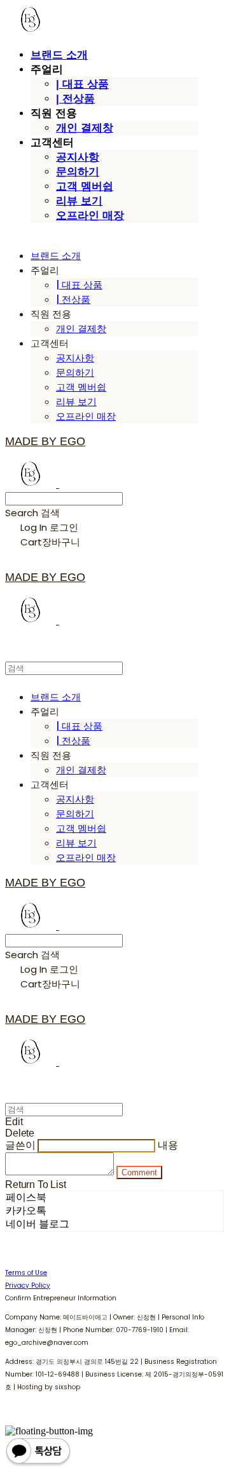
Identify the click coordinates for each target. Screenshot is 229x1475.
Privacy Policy (27, 1285)
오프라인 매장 (90, 216)
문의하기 (77, 172)
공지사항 (77, 157)
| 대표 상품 (82, 84)
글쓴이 (20, 1145)
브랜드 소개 (59, 55)
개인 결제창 (84, 128)
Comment (139, 1172)
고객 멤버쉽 (84, 186)
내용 (168, 1145)
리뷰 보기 (79, 201)
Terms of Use (26, 1273)
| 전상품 (75, 99)
